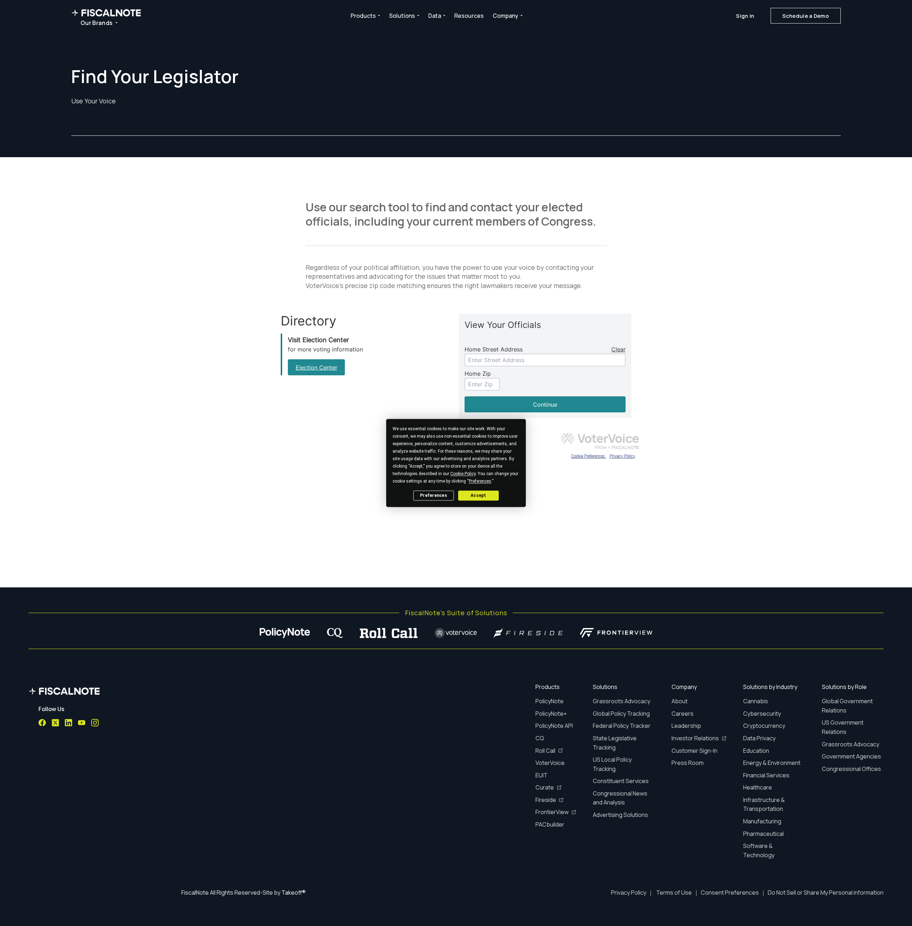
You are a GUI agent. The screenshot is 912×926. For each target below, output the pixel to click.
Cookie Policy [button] (463, 473)
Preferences (433, 495)
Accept (478, 495)
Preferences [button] (480, 481)
